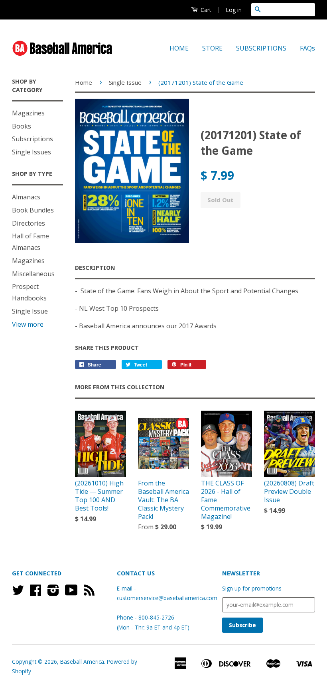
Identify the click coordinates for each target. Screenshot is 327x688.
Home (83, 82)
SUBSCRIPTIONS (261, 48)
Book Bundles (33, 210)
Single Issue (30, 311)
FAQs (307, 48)
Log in (234, 10)
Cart (205, 10)
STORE (212, 48)
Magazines (28, 113)
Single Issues (31, 152)
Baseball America (82, 661)
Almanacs (26, 197)
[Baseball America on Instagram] (53, 592)
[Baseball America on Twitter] (18, 592)
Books (21, 126)
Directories (28, 223)
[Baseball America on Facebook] (35, 592)
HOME (179, 48)
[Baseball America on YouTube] (71, 592)
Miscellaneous (33, 273)
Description (95, 267)
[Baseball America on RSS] (89, 592)
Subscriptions (32, 138)
